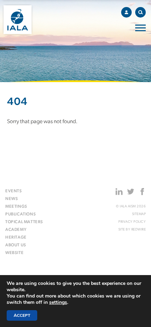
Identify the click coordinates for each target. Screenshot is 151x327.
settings (58, 302)
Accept (22, 315)
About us (15, 245)
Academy (15, 230)
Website (14, 253)
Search (140, 12)
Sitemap (139, 214)
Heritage (16, 237)
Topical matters (24, 222)
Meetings (16, 207)
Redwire (138, 230)
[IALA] (18, 19)
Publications (20, 214)
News (11, 199)
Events (13, 191)
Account (126, 12)
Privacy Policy (132, 222)
